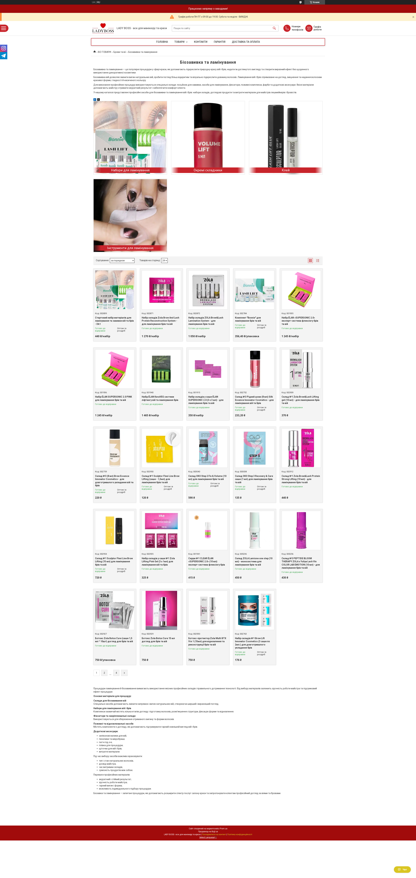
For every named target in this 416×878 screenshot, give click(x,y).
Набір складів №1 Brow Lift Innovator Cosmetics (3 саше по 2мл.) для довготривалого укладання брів (252, 643)
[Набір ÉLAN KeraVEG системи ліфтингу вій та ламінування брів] (161, 369)
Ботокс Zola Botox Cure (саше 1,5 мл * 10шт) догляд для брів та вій (114, 640)
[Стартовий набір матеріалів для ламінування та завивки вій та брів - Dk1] (114, 290)
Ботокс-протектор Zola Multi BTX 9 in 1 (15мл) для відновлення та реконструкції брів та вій (207, 641)
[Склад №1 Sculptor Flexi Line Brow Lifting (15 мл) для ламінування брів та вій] (114, 530)
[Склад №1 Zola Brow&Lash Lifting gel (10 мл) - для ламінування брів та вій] (301, 369)
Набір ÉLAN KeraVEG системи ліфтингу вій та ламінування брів (160, 398)
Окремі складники (208, 170)
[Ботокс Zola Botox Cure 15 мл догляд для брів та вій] (161, 610)
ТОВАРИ (179, 41)
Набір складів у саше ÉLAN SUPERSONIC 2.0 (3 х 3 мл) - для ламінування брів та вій (205, 399)
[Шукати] (274, 28)
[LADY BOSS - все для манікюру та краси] (103, 28)
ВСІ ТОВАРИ (104, 52)
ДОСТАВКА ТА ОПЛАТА (246, 41)
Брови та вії (119, 52)
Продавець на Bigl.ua (208, 831)
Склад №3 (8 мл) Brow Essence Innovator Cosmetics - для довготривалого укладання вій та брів (114, 481)
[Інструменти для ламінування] (130, 215)
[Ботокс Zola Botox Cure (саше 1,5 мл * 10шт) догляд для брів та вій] (114, 610)
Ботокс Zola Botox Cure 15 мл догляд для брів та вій (158, 640)
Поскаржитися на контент (214, 834)
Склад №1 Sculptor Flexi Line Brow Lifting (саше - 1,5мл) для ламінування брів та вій (160, 479)
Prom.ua (223, 828)
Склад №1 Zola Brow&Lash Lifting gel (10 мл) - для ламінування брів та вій (300, 399)
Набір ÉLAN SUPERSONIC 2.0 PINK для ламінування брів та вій (113, 398)
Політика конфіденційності (239, 834)
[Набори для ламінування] (130, 138)
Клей (286, 170)
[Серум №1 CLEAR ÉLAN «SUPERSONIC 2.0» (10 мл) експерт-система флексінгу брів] (208, 530)
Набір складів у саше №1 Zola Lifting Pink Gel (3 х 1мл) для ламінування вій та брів (158, 561)
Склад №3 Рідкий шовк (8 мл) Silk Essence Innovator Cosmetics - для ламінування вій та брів (254, 399)
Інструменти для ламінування (130, 248)
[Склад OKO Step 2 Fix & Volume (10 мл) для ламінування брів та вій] (208, 448)
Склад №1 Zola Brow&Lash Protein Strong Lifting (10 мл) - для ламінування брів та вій (301, 479)
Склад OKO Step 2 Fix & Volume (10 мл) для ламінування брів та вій (207, 478)
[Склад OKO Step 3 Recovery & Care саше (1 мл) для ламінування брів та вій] (254, 448)
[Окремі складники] (208, 138)
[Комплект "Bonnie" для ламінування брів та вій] (254, 290)
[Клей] (286, 138)
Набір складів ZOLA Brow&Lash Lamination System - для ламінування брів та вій (205, 320)
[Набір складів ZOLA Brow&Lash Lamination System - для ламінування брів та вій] (208, 290)
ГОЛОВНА (162, 41)
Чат (405, 869)
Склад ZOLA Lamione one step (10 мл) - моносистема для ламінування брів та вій (253, 561)
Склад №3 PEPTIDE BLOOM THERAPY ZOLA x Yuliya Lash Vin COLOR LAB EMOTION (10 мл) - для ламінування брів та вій (301, 563)
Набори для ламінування (130, 170)
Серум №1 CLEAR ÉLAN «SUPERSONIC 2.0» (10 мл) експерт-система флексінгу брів (206, 561)
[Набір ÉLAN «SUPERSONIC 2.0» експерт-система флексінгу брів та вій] (301, 290)
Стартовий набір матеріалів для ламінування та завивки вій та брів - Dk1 (114, 320)
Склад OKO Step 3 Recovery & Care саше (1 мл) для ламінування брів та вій (254, 479)
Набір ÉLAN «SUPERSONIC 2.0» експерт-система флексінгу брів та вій (300, 320)
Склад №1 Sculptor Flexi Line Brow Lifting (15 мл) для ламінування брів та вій (114, 561)
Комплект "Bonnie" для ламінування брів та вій (248, 319)
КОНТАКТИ (200, 41)
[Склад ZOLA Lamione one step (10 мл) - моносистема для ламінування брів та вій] (254, 530)
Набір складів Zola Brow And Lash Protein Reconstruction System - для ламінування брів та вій (160, 320)
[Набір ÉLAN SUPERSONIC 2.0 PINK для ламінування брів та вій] (114, 369)
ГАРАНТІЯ (219, 41)
